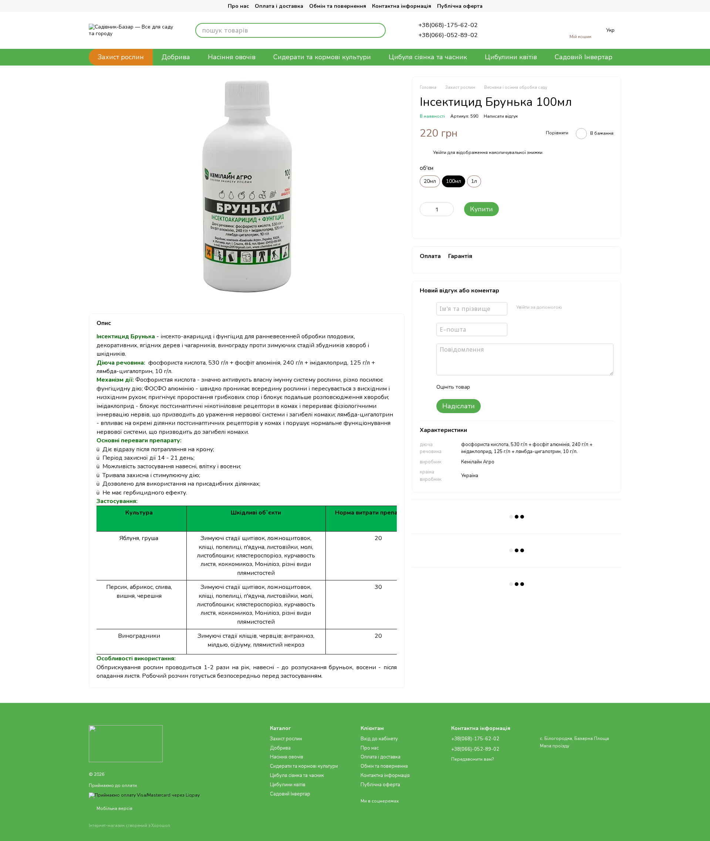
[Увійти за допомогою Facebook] (570, 307)
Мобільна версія (113, 808)
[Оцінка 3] (506, 387)
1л (474, 181)
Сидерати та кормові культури (322, 57)
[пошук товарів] (378, 30)
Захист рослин (121, 57)
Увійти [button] (439, 152)
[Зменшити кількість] (425, 209)
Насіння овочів (232, 57)
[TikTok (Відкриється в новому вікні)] (109, 6)
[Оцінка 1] (482, 387)
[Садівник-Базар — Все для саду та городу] (126, 743)
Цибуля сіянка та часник (428, 57)
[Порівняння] (502, 30)
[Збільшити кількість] (448, 209)
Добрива (176, 57)
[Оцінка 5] (529, 387)
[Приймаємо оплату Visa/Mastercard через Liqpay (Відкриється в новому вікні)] (144, 795)
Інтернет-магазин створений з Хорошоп (129, 825)
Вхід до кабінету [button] (379, 739)
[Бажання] (526, 30)
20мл (430, 181)
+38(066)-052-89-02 (448, 35)
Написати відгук (501, 116)
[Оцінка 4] (518, 387)
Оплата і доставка (279, 6)
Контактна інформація (401, 6)
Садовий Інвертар (583, 57)
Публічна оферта (460, 6)
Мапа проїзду (554, 746)
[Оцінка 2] (494, 387)
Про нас (238, 6)
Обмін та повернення (337, 6)
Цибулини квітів (511, 57)
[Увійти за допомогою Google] (582, 307)
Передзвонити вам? (472, 759)
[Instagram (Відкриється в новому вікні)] (95, 6)
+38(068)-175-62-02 (448, 25)
